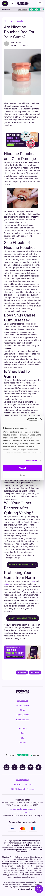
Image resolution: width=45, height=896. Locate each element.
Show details (31, 460)
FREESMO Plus (22, 715)
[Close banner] (41, 419)
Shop (22, 710)
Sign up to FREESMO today (22, 565)
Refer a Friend (22, 719)
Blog (6, 21)
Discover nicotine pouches (22, 618)
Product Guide (22, 705)
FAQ (22, 738)
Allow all (22, 468)
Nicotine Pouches (17, 21)
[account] (40, 3)
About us (22, 728)
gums (32, 581)
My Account (22, 700)
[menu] (5, 3)
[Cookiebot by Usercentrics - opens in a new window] (28, 419)
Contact (22, 742)
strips (6, 584)
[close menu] (12, 3)
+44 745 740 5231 (22, 813)
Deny (22, 475)
